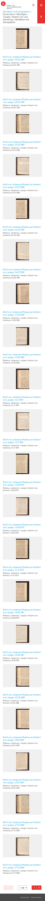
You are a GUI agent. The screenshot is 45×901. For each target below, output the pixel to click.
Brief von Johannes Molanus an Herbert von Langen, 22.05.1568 (22, 696)
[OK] (33, 5)
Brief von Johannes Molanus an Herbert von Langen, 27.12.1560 (22, 823)
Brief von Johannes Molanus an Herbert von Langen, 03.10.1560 (22, 143)
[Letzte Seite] (39, 887)
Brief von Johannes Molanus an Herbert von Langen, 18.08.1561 (22, 611)
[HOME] (11, 5)
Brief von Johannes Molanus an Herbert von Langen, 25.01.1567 (22, 738)
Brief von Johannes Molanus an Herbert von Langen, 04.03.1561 (22, 228)
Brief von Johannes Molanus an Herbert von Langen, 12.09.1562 (22, 313)
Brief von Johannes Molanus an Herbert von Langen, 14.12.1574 (22, 568)
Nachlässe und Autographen (16, 11)
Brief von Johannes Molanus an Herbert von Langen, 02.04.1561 (22, 58)
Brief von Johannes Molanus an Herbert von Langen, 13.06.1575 (22, 483)
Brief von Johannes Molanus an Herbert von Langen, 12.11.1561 (22, 398)
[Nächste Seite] (34, 887)
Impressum (25, 897)
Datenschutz (36, 897)
